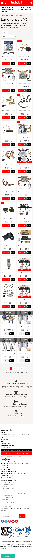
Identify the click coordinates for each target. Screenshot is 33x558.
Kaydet (22, 516)
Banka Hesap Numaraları (8, 482)
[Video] (16, 521)
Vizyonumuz (5, 486)
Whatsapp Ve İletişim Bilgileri (9, 502)
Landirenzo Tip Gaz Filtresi (24, 327)
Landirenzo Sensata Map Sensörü (8, 273)
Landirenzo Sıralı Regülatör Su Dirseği (8, 165)
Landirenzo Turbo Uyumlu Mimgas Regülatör (8, 327)
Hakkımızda (4, 499)
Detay (12, 63)
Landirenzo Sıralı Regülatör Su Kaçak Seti (24, 111)
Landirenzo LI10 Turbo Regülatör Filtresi (8, 219)
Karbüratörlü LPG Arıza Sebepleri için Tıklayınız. (16, 453)
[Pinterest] (13, 521)
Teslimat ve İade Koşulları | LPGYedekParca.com (14, 493)
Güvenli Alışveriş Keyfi (7, 484)
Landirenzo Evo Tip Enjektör (24, 273)
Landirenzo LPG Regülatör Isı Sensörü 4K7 (8, 192)
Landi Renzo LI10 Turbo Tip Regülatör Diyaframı (24, 138)
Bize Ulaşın (4, 501)
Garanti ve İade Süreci (7, 495)
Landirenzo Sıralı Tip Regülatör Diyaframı (8, 57)
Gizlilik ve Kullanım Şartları (8, 488)
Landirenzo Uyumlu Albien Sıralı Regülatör (24, 192)
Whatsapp (6, 556)
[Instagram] (9, 521)
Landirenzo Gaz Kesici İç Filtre (25, 57)
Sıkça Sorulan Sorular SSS (8, 497)
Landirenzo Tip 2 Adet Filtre (24, 354)
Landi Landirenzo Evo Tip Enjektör (24, 300)
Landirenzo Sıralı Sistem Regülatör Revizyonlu (24, 84)
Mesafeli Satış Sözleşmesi (8, 492)
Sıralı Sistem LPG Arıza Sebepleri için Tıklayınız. (16, 450)
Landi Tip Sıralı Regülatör (8, 84)
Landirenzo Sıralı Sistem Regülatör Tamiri (24, 165)
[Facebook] (2, 521)
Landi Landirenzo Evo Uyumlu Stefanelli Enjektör (24, 219)
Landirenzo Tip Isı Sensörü (8, 138)
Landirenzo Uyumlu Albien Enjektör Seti (24, 246)
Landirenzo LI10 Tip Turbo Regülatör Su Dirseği (8, 111)
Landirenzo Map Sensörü (8, 246)
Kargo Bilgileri (5, 490)
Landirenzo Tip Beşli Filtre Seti (8, 354)
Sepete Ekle (6, 63)
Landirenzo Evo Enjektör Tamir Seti (8, 300)
